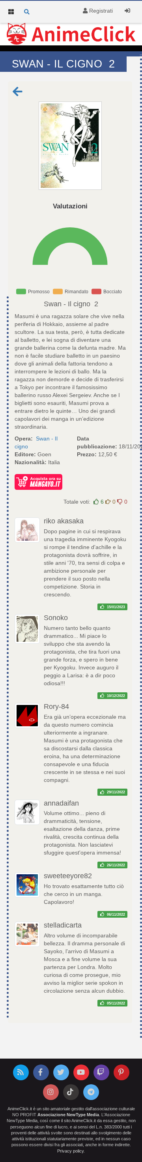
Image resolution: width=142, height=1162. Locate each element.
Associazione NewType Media (68, 1114)
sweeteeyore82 (68, 876)
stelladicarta (63, 925)
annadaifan (61, 803)
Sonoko (56, 618)
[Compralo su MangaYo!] (38, 481)
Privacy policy (70, 1151)
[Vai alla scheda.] (70, 145)
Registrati (100, 10)
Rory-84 (56, 706)
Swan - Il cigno (67, 304)
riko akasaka (64, 521)
